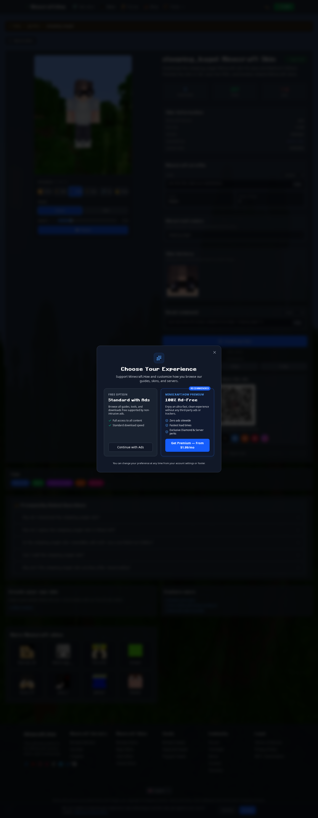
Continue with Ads (130, 447)
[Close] (215, 352)
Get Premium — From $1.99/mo (187, 445)
